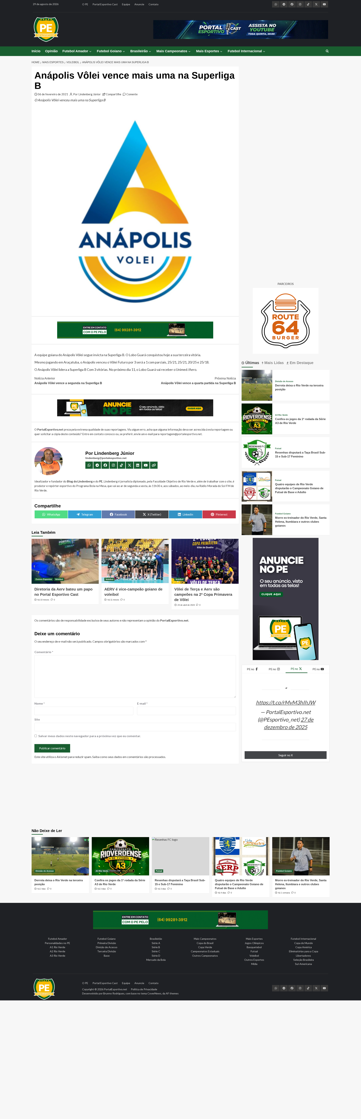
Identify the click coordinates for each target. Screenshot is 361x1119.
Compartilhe (113, 94)
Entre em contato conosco (98, 434)
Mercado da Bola (156, 959)
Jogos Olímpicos (254, 943)
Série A (156, 943)
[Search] (327, 51)
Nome (39, 703)
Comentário (43, 652)
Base (107, 955)
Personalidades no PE (57, 943)
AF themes (172, 993)
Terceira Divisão (106, 951)
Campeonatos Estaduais (205, 951)
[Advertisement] (180, 796)
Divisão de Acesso (284, 381)
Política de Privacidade (144, 989)
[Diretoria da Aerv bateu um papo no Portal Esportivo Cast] (65, 561)
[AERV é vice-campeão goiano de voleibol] (135, 561)
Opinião (51, 51)
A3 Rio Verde (281, 415)
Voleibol (59, 579)
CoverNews (154, 993)
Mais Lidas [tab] (273, 363)
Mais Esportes (207, 51)
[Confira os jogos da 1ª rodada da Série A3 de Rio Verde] (257, 418)
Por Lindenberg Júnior (87, 94)
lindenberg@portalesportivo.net (106, 458)
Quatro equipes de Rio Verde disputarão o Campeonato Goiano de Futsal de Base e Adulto (299, 488)
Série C (156, 951)
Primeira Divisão (106, 943)
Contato (154, 4)
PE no (251, 669)
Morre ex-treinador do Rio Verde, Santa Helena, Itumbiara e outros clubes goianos (300, 521)
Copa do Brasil (205, 943)
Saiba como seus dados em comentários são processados (128, 757)
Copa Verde (205, 947)
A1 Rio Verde (57, 947)
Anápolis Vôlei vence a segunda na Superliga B (68, 381)
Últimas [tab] (251, 363)
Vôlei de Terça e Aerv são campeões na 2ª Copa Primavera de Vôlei (203, 594)
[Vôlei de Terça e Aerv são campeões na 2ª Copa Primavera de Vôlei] (205, 561)
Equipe (126, 4)
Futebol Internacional (245, 51)
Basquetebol (254, 947)
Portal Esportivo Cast (105, 4)
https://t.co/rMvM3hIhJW (285, 702)
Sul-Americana (303, 963)
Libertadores (303, 955)
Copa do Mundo (303, 943)
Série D (156, 955)
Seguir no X (285, 755)
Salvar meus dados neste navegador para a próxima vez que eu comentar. (89, 736)
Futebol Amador (75, 51)
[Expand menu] (90, 51)
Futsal (278, 448)
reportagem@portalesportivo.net (181, 434)
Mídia (254, 963)
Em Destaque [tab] (301, 363)
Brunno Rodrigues (113, 993)
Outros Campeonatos (205, 955)
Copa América (303, 947)
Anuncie (139, 4)
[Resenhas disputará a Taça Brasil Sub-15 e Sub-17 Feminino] (257, 452)
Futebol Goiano (109, 51)
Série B (156, 947)
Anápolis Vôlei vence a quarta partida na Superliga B (198, 381)
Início (36, 51)
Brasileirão (139, 51)
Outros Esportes (44, 579)
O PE (85, 4)
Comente (132, 94)
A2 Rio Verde (57, 951)
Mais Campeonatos (171, 51)
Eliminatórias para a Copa (303, 951)
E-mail (142, 703)
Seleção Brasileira (303, 959)
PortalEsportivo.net (115, 989)
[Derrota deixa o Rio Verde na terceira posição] (257, 385)
